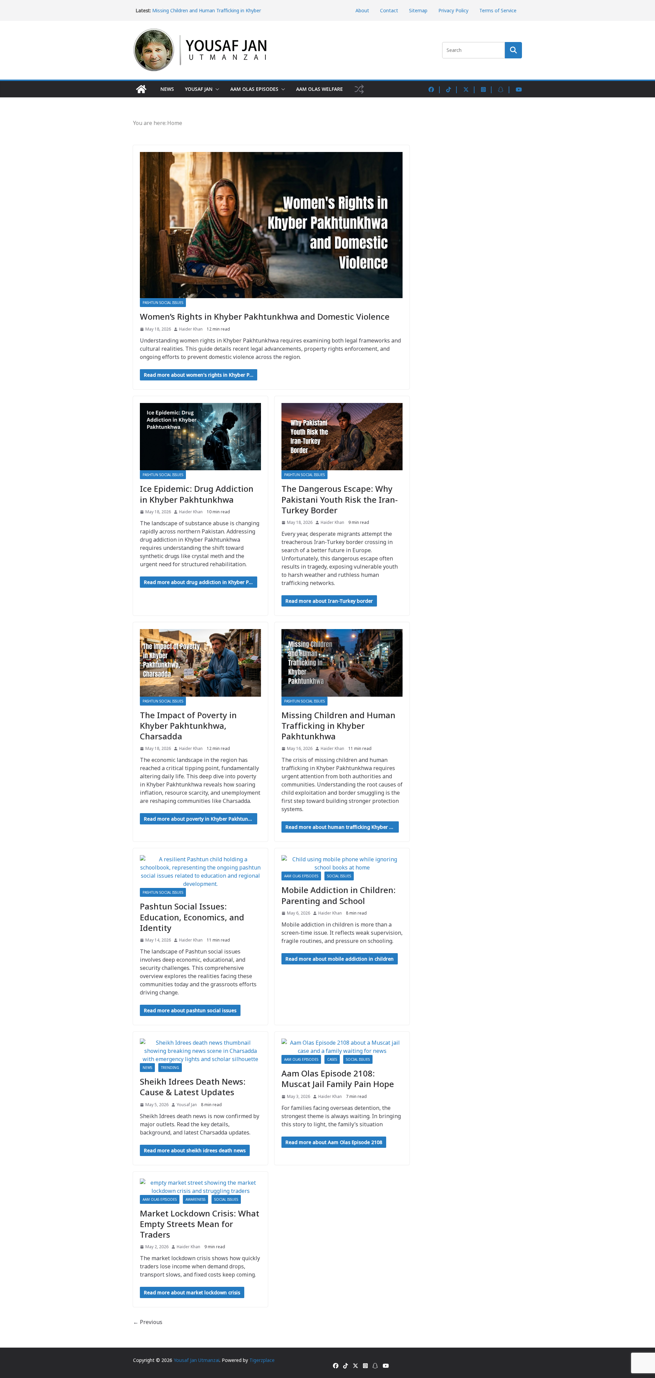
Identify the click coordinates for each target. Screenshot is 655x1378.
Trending (170, 1067)
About (362, 10)
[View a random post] (359, 89)
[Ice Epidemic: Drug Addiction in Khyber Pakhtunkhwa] (200, 437)
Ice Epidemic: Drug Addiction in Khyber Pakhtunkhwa (196, 494)
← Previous (147, 1322)
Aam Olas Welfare (319, 89)
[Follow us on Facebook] (434, 89)
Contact (389, 10)
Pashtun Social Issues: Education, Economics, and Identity (192, 917)
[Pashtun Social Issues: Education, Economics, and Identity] (200, 871)
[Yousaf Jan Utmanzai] (141, 89)
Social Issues (339, 876)
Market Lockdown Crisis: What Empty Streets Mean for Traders (199, 1224)
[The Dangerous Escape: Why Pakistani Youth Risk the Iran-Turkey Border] (342, 437)
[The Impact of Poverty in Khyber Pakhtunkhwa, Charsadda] (200, 663)
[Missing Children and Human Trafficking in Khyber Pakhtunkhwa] (342, 663)
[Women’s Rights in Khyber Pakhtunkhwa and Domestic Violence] (271, 225)
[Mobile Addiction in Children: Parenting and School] (342, 863)
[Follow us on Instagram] (487, 89)
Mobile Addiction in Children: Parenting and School (338, 895)
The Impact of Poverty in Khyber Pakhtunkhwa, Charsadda (188, 725)
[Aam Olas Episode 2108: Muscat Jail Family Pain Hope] (342, 1047)
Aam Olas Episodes (254, 89)
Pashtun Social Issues (163, 302)
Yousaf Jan (199, 89)
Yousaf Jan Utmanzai (196, 1360)
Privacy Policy (453, 10)
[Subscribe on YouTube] (519, 89)
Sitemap (418, 10)
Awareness (195, 1199)
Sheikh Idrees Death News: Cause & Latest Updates (193, 1087)
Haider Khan (191, 329)
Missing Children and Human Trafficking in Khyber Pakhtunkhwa (338, 725)
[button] (216, 89)
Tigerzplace (262, 1360)
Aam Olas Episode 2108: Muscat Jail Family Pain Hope (337, 1078)
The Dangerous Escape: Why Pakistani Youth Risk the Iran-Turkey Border (339, 499)
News (167, 89)
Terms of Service (497, 10)
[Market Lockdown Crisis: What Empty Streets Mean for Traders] (200, 1187)
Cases (332, 1059)
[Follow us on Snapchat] (504, 89)
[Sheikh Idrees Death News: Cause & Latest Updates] (200, 1051)
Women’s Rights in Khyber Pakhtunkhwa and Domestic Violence (265, 316)
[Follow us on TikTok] (452, 89)
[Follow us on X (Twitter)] (469, 89)
